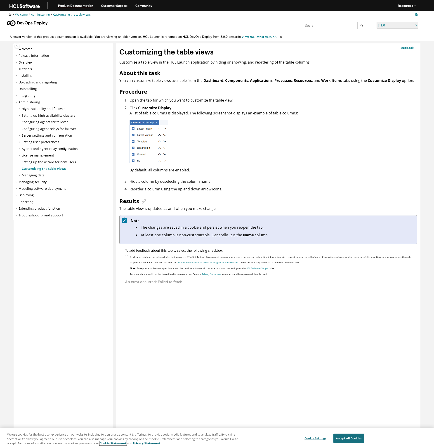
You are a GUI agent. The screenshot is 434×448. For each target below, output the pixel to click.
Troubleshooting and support (41, 215)
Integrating (27, 95)
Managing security (33, 182)
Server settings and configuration (47, 135)
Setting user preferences (40, 142)
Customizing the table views (72, 15)
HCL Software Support (258, 268)
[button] (17, 49)
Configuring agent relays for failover (49, 129)
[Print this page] (416, 14)
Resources (405, 6)
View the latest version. (260, 37)
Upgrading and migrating (38, 82)
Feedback (407, 48)
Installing (26, 75)
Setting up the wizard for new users (49, 162)
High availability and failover (43, 109)
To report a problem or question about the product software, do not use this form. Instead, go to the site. (202, 268)
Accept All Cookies (349, 438)
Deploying (26, 195)
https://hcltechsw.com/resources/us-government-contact (207, 262)
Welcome (25, 49)
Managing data (33, 175)
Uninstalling (28, 89)
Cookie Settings (315, 438)
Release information (34, 55)
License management (38, 155)
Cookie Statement (113, 443)
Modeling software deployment (42, 188)
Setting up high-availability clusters (48, 115)
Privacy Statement (212, 274)
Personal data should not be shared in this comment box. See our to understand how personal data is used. (199, 274)
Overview (26, 62)
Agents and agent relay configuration (50, 149)
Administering (40, 15)
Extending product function (39, 208)
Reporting (26, 202)
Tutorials (25, 69)
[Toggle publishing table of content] (17, 45)
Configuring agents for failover (45, 122)
